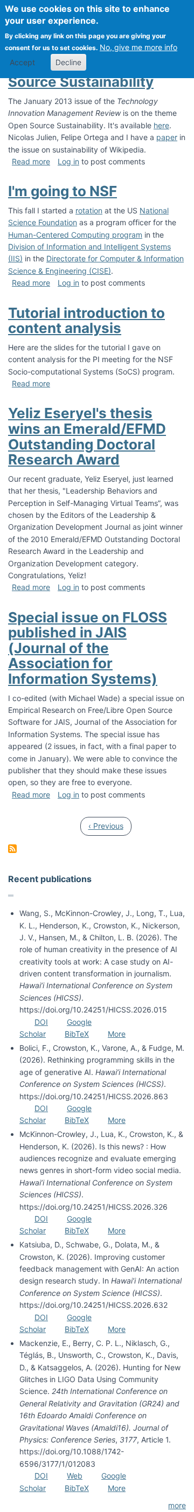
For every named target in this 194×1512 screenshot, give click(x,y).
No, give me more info (138, 47)
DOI (41, 1022)
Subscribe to (12, 848)
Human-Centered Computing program (75, 234)
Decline (68, 62)
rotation (88, 210)
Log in (68, 161)
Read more (31, 161)
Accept (22, 62)
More (117, 1033)
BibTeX (77, 1033)
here (161, 125)
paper (166, 137)
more (177, 1505)
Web (74, 1475)
